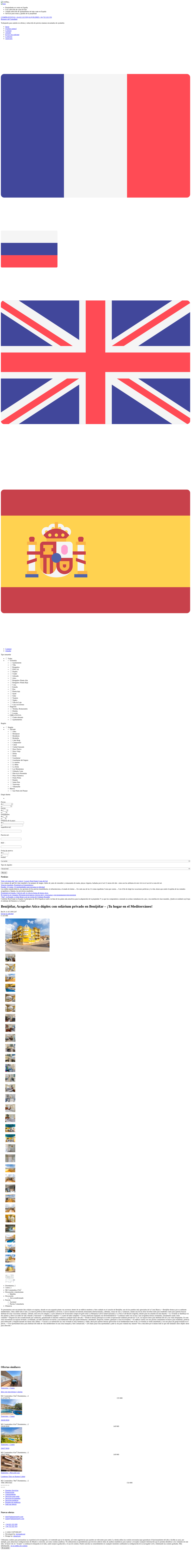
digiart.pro (17, 1536)
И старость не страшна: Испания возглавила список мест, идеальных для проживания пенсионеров (38, 895)
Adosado (15, 676)
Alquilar (8, 33)
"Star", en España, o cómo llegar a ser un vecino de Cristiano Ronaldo (25, 897)
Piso (13, 689)
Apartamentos (17, 720)
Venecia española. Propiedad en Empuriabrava (17, 885)
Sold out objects (10, 1504)
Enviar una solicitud (12, 35)
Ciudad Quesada (18, 747)
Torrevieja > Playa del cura (10, 1473)
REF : (3, 843)
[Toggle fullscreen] (6, 1485)
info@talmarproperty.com (14, 1517)
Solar (14, 696)
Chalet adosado (17, 717)
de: (2, 804)
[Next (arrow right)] (4, 1487)
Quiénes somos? (11, 29)
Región (3, 723)
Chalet (14, 674)
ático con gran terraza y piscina (11, 1392)
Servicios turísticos (11, 1500)
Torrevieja (8, 39)
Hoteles (15, 711)
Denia (14, 754)
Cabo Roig (16, 740)
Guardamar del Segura (20, 760)
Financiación (9, 1492)
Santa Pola (16, 782)
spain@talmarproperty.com (14, 1519)
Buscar (4, 873)
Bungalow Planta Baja (20, 683)
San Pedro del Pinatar (20, 791)
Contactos (8, 37)
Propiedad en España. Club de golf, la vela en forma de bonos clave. (25, 893)
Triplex (14, 700)
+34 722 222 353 (11, 1526)
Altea (14, 731)
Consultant (13, 19)
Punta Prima (16, 778)
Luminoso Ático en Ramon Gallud (13, 1476)
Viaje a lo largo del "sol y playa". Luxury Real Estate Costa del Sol (24, 881)
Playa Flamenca (18, 776)
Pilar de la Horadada (19, 773)
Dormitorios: (5, 814)
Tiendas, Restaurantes (20, 709)
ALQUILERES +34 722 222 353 (40, 17)
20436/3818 (5, 1420)
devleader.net (20, 1534)
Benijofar (15, 738)
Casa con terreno (18, 705)
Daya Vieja (16, 751)
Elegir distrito (5, 794)
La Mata (15, 765)
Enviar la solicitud (7, 914)
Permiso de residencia (12, 1502)
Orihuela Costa (17, 771)
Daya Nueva (16, 749)
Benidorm (15, 736)
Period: (3, 857)
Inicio (7, 27)
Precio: (3, 802)
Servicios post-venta (12, 1496)
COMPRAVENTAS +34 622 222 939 (14, 17)
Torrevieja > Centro (8, 1388)
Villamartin (16, 787)
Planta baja (16, 691)
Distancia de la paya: (8, 821)
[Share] (4, 1485)
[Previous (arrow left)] (2, 1487)
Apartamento (16, 663)
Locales (15, 713)
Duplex (15, 672)
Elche (14, 756)
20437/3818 (5, 1448)
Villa (14, 665)
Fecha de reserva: (7, 851)
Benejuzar (16, 734)
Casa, (14, 685)
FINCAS (15, 669)
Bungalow (16, 667)
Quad (14, 694)
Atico (14, 678)
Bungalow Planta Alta (20, 680)
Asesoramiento (10, 1494)
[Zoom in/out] (8, 1485)
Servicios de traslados (12, 1498)
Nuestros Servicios (11, 1490)
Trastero (15, 698)
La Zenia (15, 767)
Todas (10, 658)
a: (1, 806)
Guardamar (16, 758)
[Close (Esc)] (2, 1485)
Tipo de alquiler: (6, 865)
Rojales (15, 780)
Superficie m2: (6, 827)
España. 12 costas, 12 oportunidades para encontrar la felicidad (23, 887)
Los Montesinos (18, 769)
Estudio (15, 687)
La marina (16, 762)
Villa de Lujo (17, 702)
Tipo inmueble (6, 655)
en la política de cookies (19, 1546)
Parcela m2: (5, 835)
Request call (5, 19)
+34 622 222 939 (11, 1524)
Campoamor (16, 742)
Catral (14, 745)
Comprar (8, 31)
